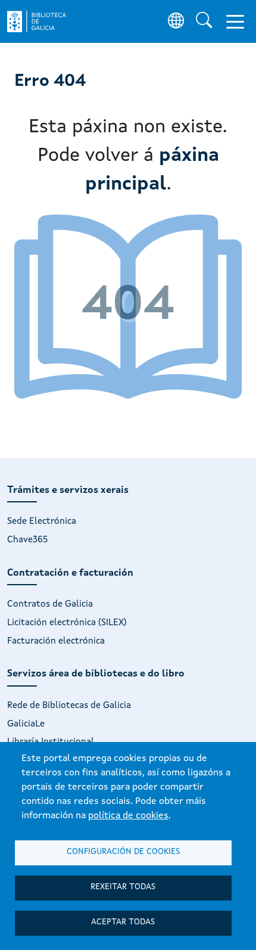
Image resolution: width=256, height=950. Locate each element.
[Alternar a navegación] (235, 21)
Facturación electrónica (56, 641)
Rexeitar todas (122, 887)
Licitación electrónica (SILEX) (67, 623)
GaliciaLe (26, 724)
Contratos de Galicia (50, 604)
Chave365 (27, 540)
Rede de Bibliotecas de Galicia (69, 705)
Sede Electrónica (41, 521)
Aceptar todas (123, 922)
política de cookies (128, 816)
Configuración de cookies (123, 852)
